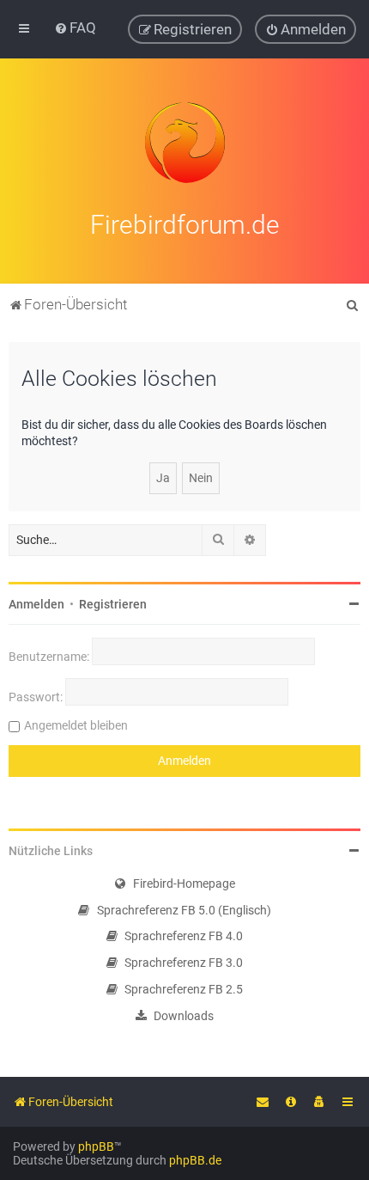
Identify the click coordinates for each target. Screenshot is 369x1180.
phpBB (96, 1146)
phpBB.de (195, 1160)
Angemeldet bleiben (76, 725)
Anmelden (36, 604)
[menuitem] (75, 27)
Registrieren (113, 604)
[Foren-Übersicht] (184, 142)
